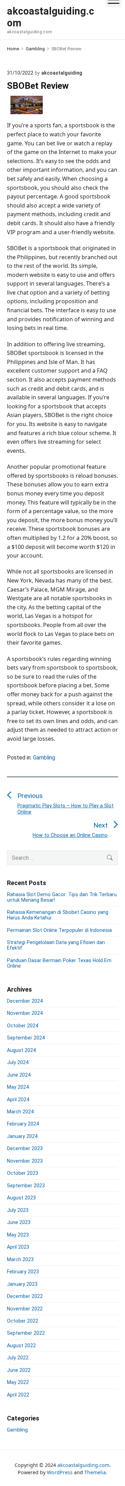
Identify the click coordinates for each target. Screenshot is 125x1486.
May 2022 (18, 1382)
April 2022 (18, 1395)
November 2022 (25, 1308)
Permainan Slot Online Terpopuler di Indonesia (59, 930)
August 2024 (21, 1050)
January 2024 (22, 1136)
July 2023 (17, 1210)
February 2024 (23, 1124)
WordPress (60, 1472)
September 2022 (26, 1333)
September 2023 (26, 1185)
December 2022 (25, 1296)
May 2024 (18, 1087)
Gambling (44, 757)
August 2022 (21, 1345)
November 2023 (25, 1161)
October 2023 (22, 1173)
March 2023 (20, 1259)
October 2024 (22, 1025)
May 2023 (18, 1235)
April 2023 (18, 1247)
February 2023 (23, 1271)
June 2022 (19, 1370)
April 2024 (18, 1099)
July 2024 (17, 1062)
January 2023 (22, 1284)
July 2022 (17, 1357)
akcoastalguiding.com (83, 1465)
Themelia (95, 1472)
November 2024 (25, 1013)
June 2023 (19, 1222)
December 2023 (25, 1148)
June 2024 (19, 1075)
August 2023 (21, 1197)
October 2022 (22, 1321)
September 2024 (26, 1038)
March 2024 (20, 1111)
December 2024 (25, 1001)
